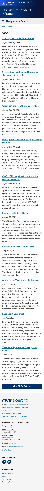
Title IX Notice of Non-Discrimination (14, 416)
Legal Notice (6, 413)
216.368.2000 (6, 410)
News (10, 26)
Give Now (5, 476)
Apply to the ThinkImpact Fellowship (20, 280)
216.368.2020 (11, 443)
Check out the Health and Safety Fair (20, 105)
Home (4, 26)
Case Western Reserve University (18, 405)
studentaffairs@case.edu (15, 446)
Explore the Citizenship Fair (15, 213)
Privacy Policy (16, 413)
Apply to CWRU (7, 473)
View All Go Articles (22, 386)
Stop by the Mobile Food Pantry (18, 38)
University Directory (8, 482)
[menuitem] (22, 473)
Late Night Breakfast (13, 313)
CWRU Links (7, 470)
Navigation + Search (14, 22)
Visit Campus (6, 479)
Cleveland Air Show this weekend (18, 246)
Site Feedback (6, 450)
